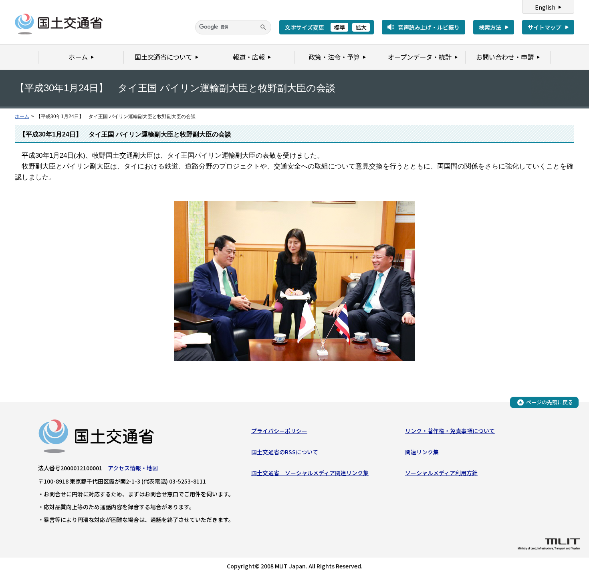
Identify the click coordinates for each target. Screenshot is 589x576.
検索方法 (490, 27)
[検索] (263, 27)
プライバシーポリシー (279, 431)
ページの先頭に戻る (549, 402)
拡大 (361, 27)
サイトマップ (544, 27)
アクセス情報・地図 (133, 468)
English (545, 7)
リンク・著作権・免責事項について (450, 431)
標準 (339, 27)
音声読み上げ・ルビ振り (429, 27)
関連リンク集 (422, 452)
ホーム (22, 116)
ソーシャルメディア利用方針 (441, 473)
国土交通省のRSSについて (284, 452)
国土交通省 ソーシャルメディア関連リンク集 (310, 473)
